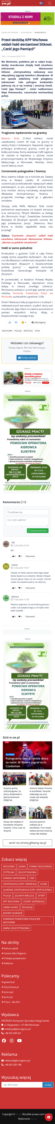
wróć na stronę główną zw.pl (27, 843)
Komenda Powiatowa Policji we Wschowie (21, 920)
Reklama (8, 963)
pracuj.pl (8, 992)
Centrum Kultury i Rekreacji (20, 884)
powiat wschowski (40, 866)
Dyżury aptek (11, 948)
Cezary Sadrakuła (34, 901)
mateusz (28, 330)
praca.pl (8, 997)
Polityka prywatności (15, 958)
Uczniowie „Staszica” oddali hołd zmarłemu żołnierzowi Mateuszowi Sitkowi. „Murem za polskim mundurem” (27, 239)
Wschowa (7, 330)
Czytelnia (8, 872)
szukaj (48, 1084)
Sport (41, 895)
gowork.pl (9, 982)
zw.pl (18, 1114)
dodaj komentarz (38, 530)
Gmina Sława (10, 907)
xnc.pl (33, 1118)
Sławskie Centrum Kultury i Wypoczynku (27, 889)
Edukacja (27, 907)
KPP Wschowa (11, 901)
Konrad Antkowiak (14, 878)
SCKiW (43, 884)
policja (18, 330)
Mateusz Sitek (10, 138)
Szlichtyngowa (27, 872)
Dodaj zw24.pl (28, 357)
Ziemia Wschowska (9, 32)
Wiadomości (40, 32)
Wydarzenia (26, 32)
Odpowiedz (30, 556)
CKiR (31, 878)
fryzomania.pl (11, 987)
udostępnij (39, 322)
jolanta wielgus (24, 895)
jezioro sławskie (12, 913)
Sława (22, 866)
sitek (37, 330)
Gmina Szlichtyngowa (16, 928)
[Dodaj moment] (49, 1117)
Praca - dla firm (12, 1002)
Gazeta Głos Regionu (15, 953)
